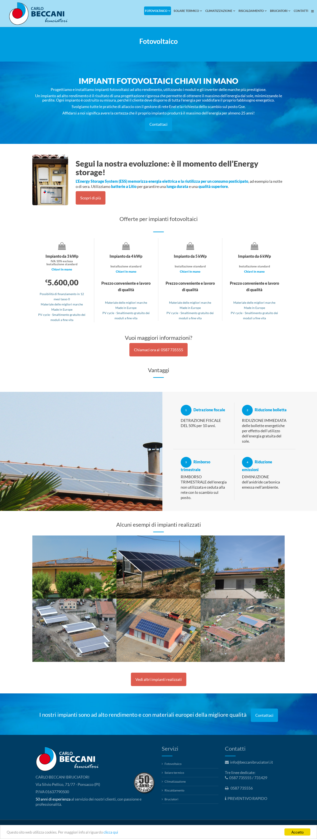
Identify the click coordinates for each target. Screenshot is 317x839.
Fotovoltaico (173, 764)
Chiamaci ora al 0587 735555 (158, 349)
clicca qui (111, 832)
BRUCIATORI (278, 11)
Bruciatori (171, 799)
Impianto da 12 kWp (145, 610)
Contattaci (158, 124)
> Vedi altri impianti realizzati (56, 561)
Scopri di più (90, 197)
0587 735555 (240, 777)
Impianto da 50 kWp (61, 610)
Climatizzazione (175, 781)
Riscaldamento (174, 790)
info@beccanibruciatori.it (251, 762)
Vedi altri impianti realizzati (158, 679)
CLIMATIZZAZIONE (218, 11)
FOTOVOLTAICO (156, 11)
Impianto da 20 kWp (229, 610)
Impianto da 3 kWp (60, 547)
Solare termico (174, 772)
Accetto (297, 832)
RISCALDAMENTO (251, 11)
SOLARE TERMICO (186, 11)
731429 (260, 777)
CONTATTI (301, 11)
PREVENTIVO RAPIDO (247, 798)
